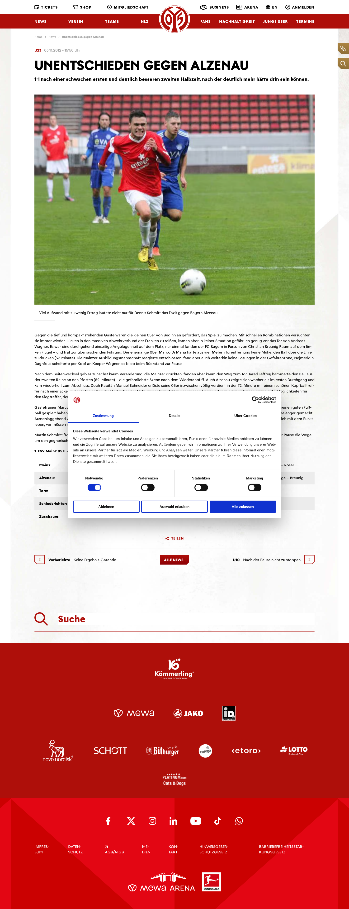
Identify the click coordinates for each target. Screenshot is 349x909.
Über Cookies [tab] (245, 416)
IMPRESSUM (41, 849)
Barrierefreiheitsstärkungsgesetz (281, 849)
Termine (305, 21)
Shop (85, 7)
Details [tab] (174, 416)
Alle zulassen (243, 507)
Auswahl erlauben (174, 507)
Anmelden (303, 7)
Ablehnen (106, 507)
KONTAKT (173, 849)
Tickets (49, 7)
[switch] (148, 487)
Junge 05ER (275, 21)
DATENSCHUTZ (75, 849)
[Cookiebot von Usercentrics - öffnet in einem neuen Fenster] (255, 399)
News (40, 21)
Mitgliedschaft (131, 7)
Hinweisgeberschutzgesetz (213, 849)
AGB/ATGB (114, 852)
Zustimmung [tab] (103, 416)
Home (38, 37)
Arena (251, 7)
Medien (146, 849)
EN (275, 7)
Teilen (177, 538)
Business (219, 7)
